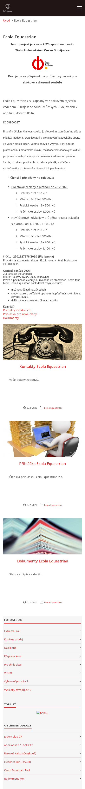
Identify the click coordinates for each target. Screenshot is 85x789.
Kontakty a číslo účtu (17, 310)
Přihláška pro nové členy (20, 314)
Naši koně (10, 648)
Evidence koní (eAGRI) (17, 762)
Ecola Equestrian (53, 407)
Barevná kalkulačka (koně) (20, 753)
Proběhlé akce (12, 664)
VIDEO (8, 673)
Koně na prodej (13, 639)
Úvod (6, 20)
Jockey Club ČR (13, 736)
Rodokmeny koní (14, 778)
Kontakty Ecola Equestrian (42, 366)
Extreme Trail (12, 631)
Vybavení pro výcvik (16, 681)
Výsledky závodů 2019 (17, 690)
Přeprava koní (12, 656)
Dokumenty (11, 318)
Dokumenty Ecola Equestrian (42, 561)
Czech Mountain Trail (17, 770)
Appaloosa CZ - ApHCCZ (18, 745)
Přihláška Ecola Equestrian (42, 464)
